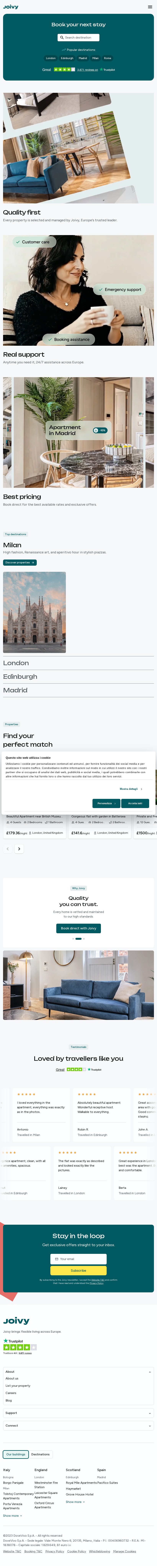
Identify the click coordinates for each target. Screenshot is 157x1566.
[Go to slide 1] (75, 939)
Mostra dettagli (129, 789)
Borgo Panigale (13, 1483)
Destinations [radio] (40, 1454)
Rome (107, 58)
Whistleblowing (99, 1551)
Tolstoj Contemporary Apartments (18, 1496)
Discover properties (17, 562)
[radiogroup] (28, 1454)
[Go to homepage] (10, 7)
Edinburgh (67, 58)
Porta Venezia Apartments (12, 1506)
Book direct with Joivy (78, 928)
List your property (18, 1385)
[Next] (19, 848)
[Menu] (150, 7)
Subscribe (78, 1270)
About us (12, 1378)
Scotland (73, 1470)
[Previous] (7, 848)
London (51, 58)
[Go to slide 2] (81, 939)
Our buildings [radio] (15, 1454)
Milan (95, 58)
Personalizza (105, 803)
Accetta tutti (135, 803)
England (40, 1470)
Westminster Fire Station (46, 1485)
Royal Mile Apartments (81, 1483)
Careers (11, 1393)
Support (11, 1413)
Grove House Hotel (79, 1494)
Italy (6, 1470)
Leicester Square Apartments (46, 1495)
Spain (101, 1470)
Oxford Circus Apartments (44, 1505)
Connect (12, 1425)
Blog (9, 1400)
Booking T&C (33, 1551)
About (10, 1371)
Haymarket (73, 1488)
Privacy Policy (96, 1283)
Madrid (83, 58)
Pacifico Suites (107, 1483)
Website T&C (98, 1280)
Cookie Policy (76, 1551)
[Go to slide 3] (84, 939)
